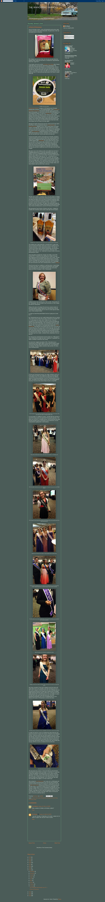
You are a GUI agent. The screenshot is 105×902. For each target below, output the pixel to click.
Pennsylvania (43, 798)
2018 (30, 862)
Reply (33, 810)
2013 (30, 892)
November (32, 873)
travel (35, 799)
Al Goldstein (41, 140)
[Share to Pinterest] (52, 796)
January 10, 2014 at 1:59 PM (44, 806)
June (31, 878)
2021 (30, 859)
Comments (67, 38)
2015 (30, 868)
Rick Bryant (34, 814)
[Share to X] (49, 796)
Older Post (57, 843)
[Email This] (46, 796)
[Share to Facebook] (50, 796)
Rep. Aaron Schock (34, 785)
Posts (66, 35)
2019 (30, 860)
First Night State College (48, 64)
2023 (30, 857)
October (32, 875)
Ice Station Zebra (50, 125)
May (31, 880)
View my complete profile (68, 28)
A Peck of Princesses (34, 889)
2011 (30, 895)
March (31, 882)
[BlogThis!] (48, 796)
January (32, 885)
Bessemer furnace (32, 126)
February (32, 884)
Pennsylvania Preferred (34, 108)
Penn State (38, 798)
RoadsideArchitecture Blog (71, 55)
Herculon (57, 262)
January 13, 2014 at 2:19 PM (45, 814)
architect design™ (69, 46)
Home (44, 843)
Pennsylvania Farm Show (52, 798)
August (31, 876)
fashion (33, 798)
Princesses (31, 799)
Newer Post (32, 843)
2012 (30, 893)
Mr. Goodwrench (35, 131)
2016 (30, 866)
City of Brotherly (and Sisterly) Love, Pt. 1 (38, 887)
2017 (30, 864)
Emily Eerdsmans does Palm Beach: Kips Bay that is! (73, 49)
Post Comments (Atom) (47, 847)
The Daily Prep (68, 71)
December (32, 871)
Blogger (59, 899)
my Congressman (40, 781)
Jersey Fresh (48, 113)
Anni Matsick (35, 806)
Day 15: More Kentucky (69, 56)
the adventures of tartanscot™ (68, 61)
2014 (30, 869)
